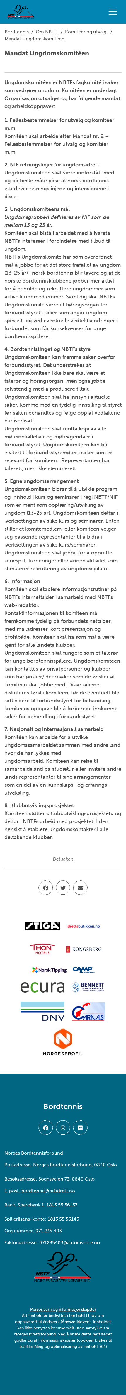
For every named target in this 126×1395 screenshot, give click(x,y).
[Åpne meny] (114, 12)
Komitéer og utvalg (85, 31)
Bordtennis (17, 31)
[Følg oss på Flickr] (80, 1127)
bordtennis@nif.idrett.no (48, 1190)
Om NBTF (46, 31)
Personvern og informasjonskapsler (63, 1309)
